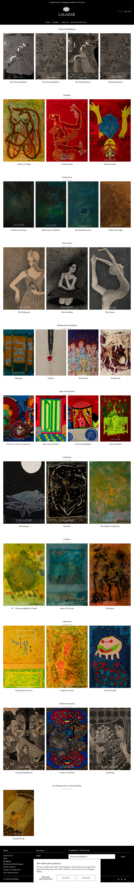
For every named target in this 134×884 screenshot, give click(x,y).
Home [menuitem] (48, 22)
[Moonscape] (24, 492)
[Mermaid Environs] (83, 204)
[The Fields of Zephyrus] (110, 492)
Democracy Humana (67, 325)
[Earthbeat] (110, 574)
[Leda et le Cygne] (24, 130)
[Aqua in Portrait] (67, 574)
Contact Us (8, 855)
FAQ (5, 858)
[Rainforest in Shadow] (51, 204)
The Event (67, 243)
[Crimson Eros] (67, 130)
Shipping (7, 861)
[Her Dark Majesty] (83, 56)
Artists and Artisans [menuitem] (79, 22)
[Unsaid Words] (18, 813)
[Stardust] (67, 492)
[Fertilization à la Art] (24, 657)
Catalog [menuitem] (55, 22)
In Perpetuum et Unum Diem (67, 786)
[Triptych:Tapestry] (115, 56)
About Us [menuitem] (65, 22)
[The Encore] (110, 278)
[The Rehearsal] (24, 278)
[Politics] (51, 352)
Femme (67, 95)
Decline (86, 878)
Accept (66, 878)
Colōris (67, 539)
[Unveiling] (110, 739)
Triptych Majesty (67, 29)
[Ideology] (18, 352)
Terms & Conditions (11, 870)
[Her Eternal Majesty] (18, 56)
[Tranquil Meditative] (24, 739)
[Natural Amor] (110, 130)
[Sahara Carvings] (115, 204)
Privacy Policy (9, 867)
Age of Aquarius (67, 391)
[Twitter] (122, 879)
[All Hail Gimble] (110, 657)
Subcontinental (67, 703)
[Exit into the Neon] (51, 418)
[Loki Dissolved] (115, 418)
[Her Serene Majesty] (51, 56)
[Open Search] (118, 11)
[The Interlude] (67, 278)
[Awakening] (115, 352)
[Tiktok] (125, 879)
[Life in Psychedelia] (83, 418)
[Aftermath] (83, 352)
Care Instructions (10, 873)
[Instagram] (118, 879)
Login (38, 855)
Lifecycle (67, 621)
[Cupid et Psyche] (67, 657)
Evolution (67, 177)
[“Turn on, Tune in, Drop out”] (18, 418)
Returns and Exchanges (13, 864)
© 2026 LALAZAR (11, 879)
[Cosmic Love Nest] (67, 739)
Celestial (67, 457)
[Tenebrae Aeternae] (18, 204)
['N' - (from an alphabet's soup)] (24, 574)
